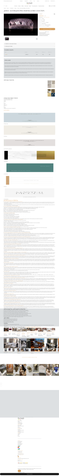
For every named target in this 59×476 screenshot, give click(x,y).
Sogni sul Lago (6, 123)
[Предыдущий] (5, 39)
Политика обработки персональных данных (36, 468)
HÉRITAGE (6, 136)
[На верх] (19, 471)
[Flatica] (29, 456)
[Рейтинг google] (25, 463)
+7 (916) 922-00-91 (20, 452)
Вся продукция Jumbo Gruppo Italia (44, 35)
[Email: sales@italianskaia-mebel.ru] (49, 6)
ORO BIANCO (6, 161)
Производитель (44, 17)
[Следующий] (37, 39)
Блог (18, 435)
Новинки (19, 421)
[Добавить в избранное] (7, 329)
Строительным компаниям (21, 430)
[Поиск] (52, 6)
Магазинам (19, 429)
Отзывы (18, 434)
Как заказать (19, 427)
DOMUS (6, 186)
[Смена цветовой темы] (50, 6)
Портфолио (19, 433)
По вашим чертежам (20, 423)
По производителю (20, 422)
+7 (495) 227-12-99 (20, 451)
